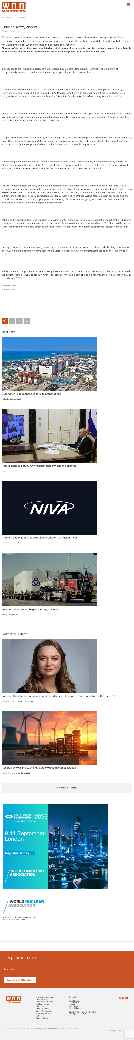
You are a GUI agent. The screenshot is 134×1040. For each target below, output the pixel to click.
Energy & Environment (45, 997)
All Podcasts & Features (66, 788)
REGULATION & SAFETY (16, 17)
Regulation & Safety (44, 1002)
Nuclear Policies (42, 1004)
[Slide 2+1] (69, 893)
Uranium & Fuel (42, 1009)
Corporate (40, 1007)
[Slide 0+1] (60, 893)
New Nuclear (41, 1000)
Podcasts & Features (8, 701)
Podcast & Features (44, 1014)
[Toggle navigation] (128, 4)
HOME (4, 17)
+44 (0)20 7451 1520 (77, 1014)
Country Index (42, 1018)
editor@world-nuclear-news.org (82, 1012)
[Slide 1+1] (65, 893)
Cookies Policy (122, 1031)
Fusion (38, 1016)
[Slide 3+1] (74, 893)
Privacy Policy (109, 1031)
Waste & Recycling (44, 1011)
